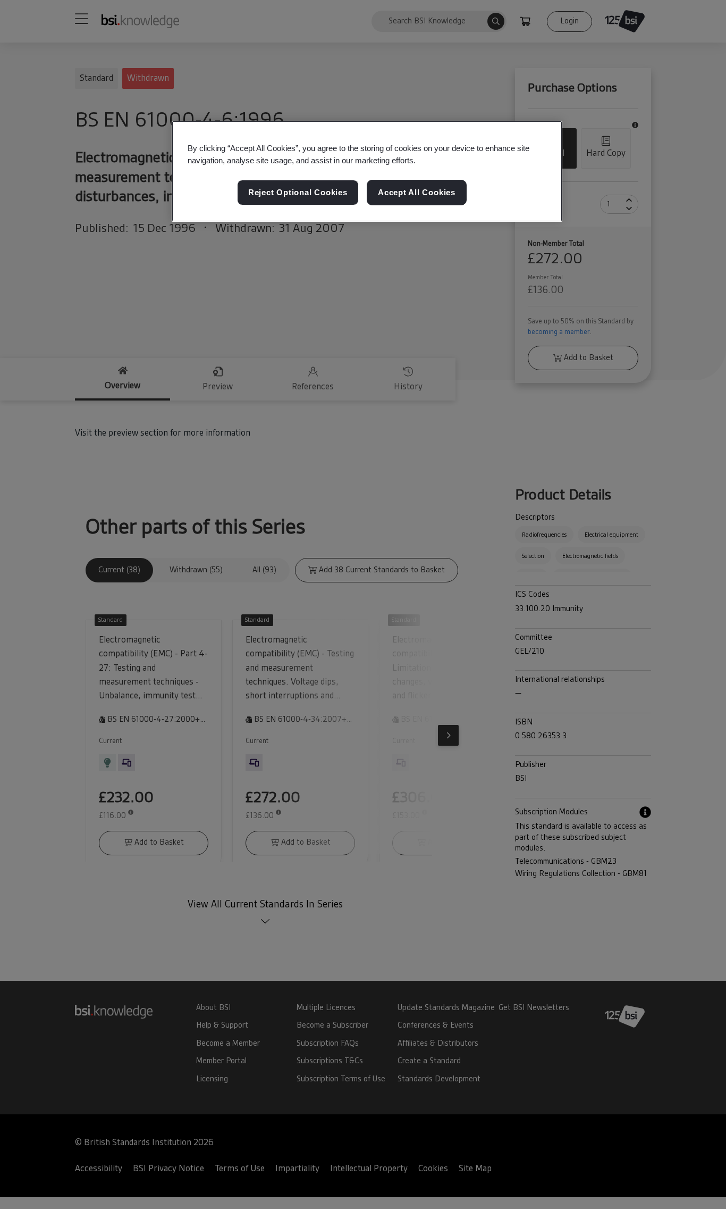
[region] (367, 171)
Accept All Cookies (416, 192)
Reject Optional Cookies (298, 192)
